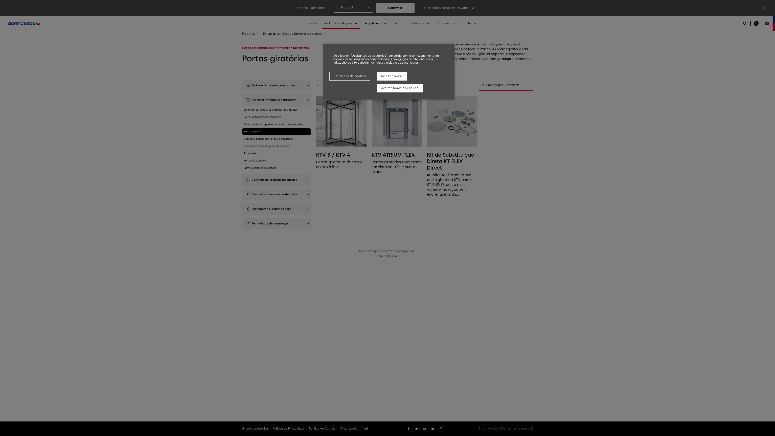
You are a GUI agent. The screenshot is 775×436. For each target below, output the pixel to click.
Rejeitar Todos (392, 76)
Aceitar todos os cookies (399, 88)
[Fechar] (448, 48)
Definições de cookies (350, 76)
